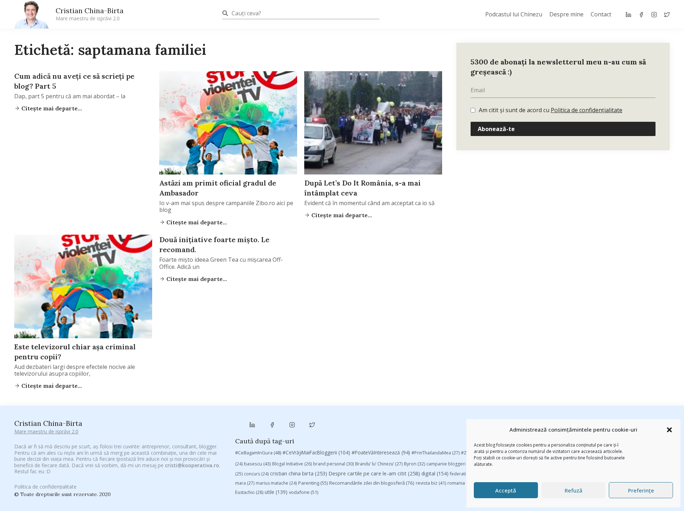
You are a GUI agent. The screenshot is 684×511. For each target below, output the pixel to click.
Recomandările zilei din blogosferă (371, 483)
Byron (414, 464)
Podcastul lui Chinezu (513, 14)
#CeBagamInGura (258, 452)
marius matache (276, 483)
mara (244, 483)
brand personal (333, 464)
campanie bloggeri (450, 464)
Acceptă (505, 490)
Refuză (573, 490)
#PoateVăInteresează (381, 452)
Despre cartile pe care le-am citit (374, 473)
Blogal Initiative (292, 464)
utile (276, 492)
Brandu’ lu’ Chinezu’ (379, 464)
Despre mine (566, 14)
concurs (256, 474)
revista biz (431, 483)
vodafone (303, 492)
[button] (669, 429)
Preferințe (641, 490)
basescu (257, 463)
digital (435, 473)
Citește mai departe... (51, 108)
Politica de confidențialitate (586, 110)
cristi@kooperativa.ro (192, 465)
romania (460, 483)
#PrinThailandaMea (435, 453)
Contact (601, 14)
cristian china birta (298, 473)
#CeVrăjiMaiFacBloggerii (316, 452)
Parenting (313, 483)
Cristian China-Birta (90, 14)
